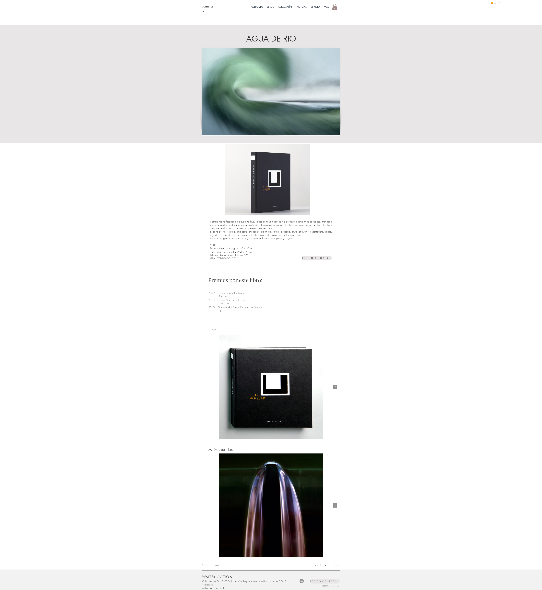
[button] (270, 6)
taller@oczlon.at (266, 581)
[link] (334, 7)
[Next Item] (335, 387)
